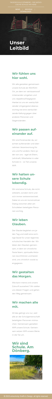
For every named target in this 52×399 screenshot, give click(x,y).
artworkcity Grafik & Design (21, 396)
